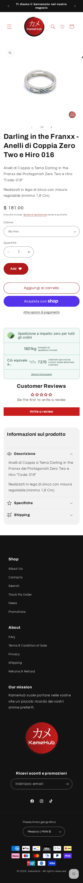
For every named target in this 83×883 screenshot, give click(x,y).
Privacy (14, 654)
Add (13, 268)
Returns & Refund (22, 671)
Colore (8, 222)
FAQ (12, 637)
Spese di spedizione (35, 215)
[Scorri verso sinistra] (31, 127)
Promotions (17, 611)
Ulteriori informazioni (41, 374)
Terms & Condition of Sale (28, 645)
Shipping (15, 662)
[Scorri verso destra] (51, 127)
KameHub (34, 871)
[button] (9, 26)
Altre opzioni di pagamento (41, 312)
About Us (16, 568)
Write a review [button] (41, 411)
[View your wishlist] (62, 27)
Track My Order (20, 594)
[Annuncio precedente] (8, 6)
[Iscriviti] (67, 784)
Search (14, 586)
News (13, 603)
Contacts (15, 577)
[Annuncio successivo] (75, 6)
